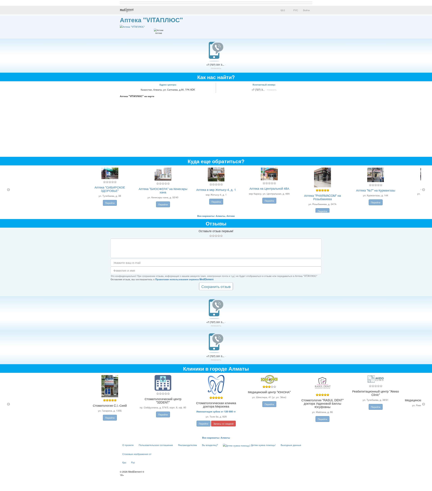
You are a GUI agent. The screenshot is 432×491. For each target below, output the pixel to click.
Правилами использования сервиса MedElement (184, 279)
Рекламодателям (187, 445)
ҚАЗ (282, 10)
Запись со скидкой (223, 423)
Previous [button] (8, 190)
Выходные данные (291, 445)
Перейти (110, 203)
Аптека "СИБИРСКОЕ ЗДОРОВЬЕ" (109, 189)
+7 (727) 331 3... (216, 66)
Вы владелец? (210, 445)
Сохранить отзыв (216, 286)
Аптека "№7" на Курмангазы (375, 190)
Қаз (124, 462)
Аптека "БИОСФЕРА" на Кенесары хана (163, 190)
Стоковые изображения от (136, 454)
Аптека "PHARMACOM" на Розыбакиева (322, 197)
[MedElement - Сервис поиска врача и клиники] (126, 10)
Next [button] (423, 190)
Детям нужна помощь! (263, 445)
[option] (216, 190)
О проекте (128, 445)
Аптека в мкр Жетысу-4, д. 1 (216, 189)
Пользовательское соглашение (156, 445)
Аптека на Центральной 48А (269, 188)
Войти (306, 10)
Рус (133, 462)
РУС (295, 10)
